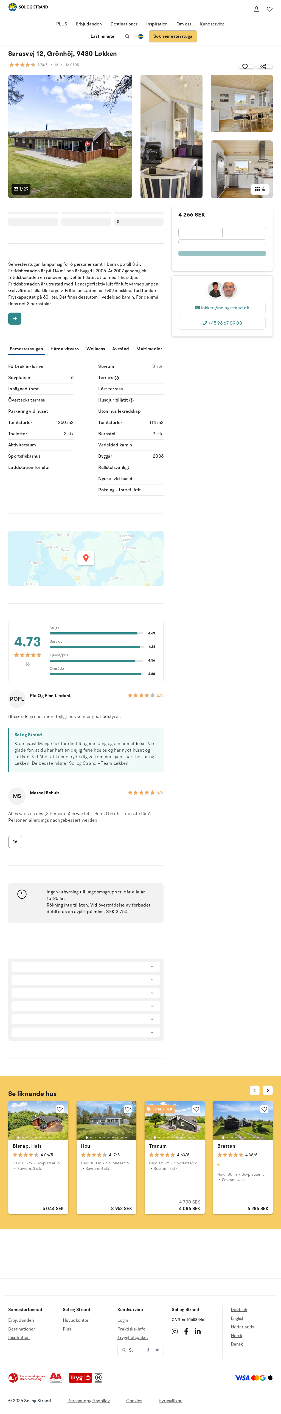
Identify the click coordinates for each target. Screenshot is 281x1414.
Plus (67, 1329)
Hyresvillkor (170, 1401)
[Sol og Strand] (28, 8)
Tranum (158, 1146)
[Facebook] (186, 1331)
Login (122, 1320)
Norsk (236, 1336)
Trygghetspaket (132, 1338)
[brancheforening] (27, 1382)
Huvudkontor (76, 1320)
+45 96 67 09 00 (225, 323)
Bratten (226, 1146)
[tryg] (82, 1382)
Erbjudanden (89, 24)
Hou (85, 1146)
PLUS (61, 24)
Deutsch (239, 1310)
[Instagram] (175, 1331)
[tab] (18, 1138)
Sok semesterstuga (172, 36)
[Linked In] (198, 1331)
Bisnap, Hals (27, 1146)
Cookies (134, 1401)
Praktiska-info (131, 1329)
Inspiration (157, 24)
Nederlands (242, 1327)
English (238, 1318)
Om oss (183, 24)
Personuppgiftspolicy (89, 1401)
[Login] (256, 9)
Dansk (237, 1344)
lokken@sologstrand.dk (225, 308)
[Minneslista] (270, 9)
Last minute (102, 36)
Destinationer (124, 24)
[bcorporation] (99, 1382)
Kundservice (212, 24)
